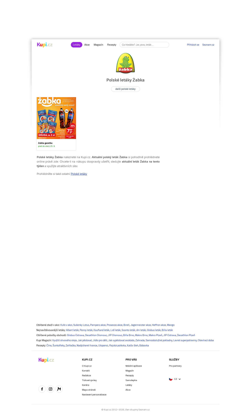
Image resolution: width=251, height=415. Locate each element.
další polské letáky (125, 89)
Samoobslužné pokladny (159, 340)
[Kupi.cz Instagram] (50, 389)
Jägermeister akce (140, 325)
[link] (56, 123)
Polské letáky (79, 174)
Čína (49, 345)
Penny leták (86, 330)
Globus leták (154, 330)
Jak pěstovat (85, 340)
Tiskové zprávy (89, 380)
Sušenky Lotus (81, 325)
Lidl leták (115, 330)
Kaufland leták (101, 330)
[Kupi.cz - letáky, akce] (45, 45)
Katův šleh (132, 345)
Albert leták (72, 330)
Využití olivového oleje (64, 340)
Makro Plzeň (155, 335)
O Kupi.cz (87, 366)
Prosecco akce (114, 325)
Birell (126, 325)
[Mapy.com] (59, 389)
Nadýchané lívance (87, 345)
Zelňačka (71, 345)
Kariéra (85, 385)
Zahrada (140, 340)
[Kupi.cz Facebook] (42, 389)
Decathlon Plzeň (186, 335)
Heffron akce (159, 325)
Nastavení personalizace (94, 394)
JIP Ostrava (169, 335)
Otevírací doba (206, 340)
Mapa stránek (89, 390)
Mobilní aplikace (134, 366)
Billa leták (167, 330)
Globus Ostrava (75, 335)
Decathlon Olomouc (96, 335)
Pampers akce (98, 325)
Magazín (98, 44)
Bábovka (144, 345)
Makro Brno (141, 335)
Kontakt (86, 370)
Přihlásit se (193, 44)
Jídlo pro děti (100, 340)
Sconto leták (128, 330)
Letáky (76, 44)
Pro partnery (175, 366)
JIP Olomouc (115, 335)
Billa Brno (128, 335)
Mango (171, 325)
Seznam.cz (208, 44)
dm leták (141, 330)
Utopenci (103, 345)
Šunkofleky (59, 345)
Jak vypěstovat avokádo (121, 340)
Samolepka (131, 380)
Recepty (111, 44)
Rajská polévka (117, 345)
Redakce (86, 375)
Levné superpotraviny (185, 340)
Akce (87, 44)
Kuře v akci (66, 325)
